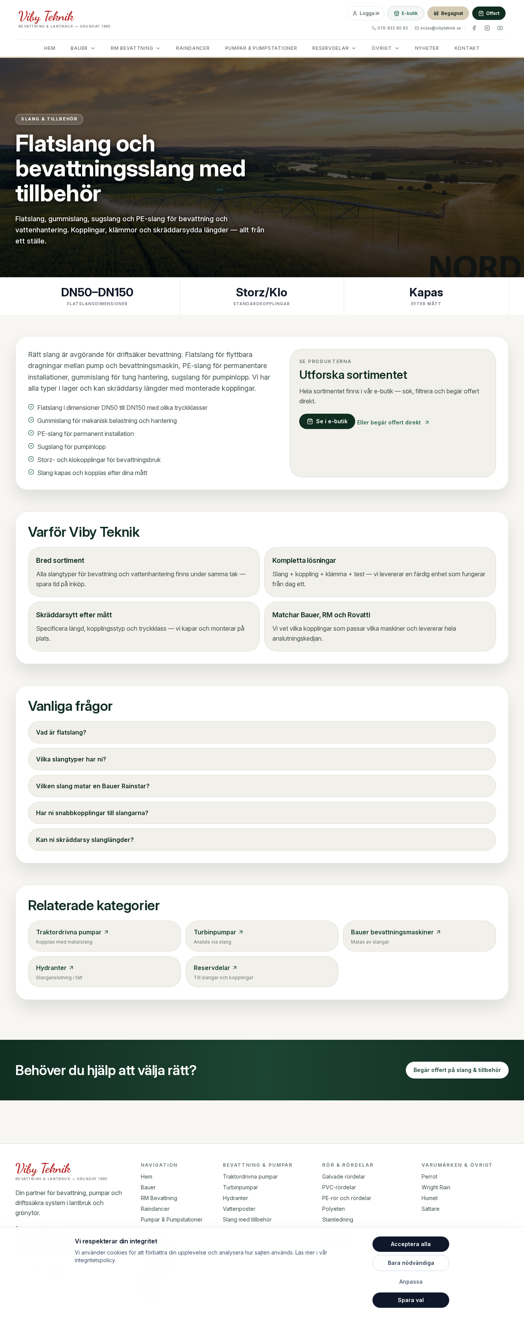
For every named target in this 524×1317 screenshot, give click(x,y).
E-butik (410, 13)
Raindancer (192, 48)
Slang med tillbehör (247, 1219)
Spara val (411, 1300)
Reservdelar (330, 48)
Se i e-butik (332, 421)
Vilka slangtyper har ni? (71, 759)
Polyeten (333, 1208)
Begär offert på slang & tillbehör (457, 1070)
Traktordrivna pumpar (250, 1176)
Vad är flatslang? (61, 732)
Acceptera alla (411, 1244)
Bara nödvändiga (411, 1262)
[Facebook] (474, 28)
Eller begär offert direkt (389, 422)
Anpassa (411, 1281)
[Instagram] (487, 28)
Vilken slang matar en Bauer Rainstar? (93, 786)
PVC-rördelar (339, 1187)
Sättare (431, 1208)
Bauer (79, 48)
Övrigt (382, 48)
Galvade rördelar (343, 1176)
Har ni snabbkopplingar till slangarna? (92, 813)
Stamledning (337, 1219)
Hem (49, 48)
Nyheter (427, 48)
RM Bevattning (132, 48)
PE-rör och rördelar (346, 1198)
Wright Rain (436, 1187)
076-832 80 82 (392, 28)
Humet (430, 1198)
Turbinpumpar (240, 1187)
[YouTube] (500, 28)
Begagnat (452, 13)
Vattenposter (239, 1208)
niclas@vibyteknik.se (440, 28)
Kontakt (467, 48)
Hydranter (235, 1198)
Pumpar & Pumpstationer (261, 48)
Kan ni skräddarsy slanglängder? (85, 839)
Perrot (429, 1176)
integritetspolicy (95, 1260)
